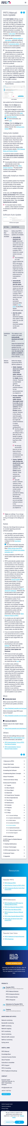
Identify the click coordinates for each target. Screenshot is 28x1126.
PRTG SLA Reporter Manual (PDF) (14, 907)
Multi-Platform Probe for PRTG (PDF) (15, 885)
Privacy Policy (5, 1108)
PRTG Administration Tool (17, 737)
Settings (7, 645)
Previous (21, 12)
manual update (15, 579)
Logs (10, 120)
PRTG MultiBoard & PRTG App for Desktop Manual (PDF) (14, 903)
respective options (12, 117)
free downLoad (14, 963)
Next (24, 12)
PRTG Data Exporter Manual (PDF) (14, 916)
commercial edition (14, 44)
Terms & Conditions (6, 1106)
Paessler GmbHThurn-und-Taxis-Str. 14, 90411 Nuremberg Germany (8, 1082)
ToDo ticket (12, 34)
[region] (14, 1118)
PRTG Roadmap (9, 939)
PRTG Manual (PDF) (10, 883)
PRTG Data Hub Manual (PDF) (13, 909)
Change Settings (5, 1110)
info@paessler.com (7, 1087)
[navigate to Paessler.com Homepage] (6, 2)
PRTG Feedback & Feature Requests (14, 936)
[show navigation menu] (25, 2)
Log (18, 661)
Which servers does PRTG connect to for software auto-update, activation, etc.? (15, 550)
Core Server (17, 541)
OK (19, 1122)
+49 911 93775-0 (6, 1090)
